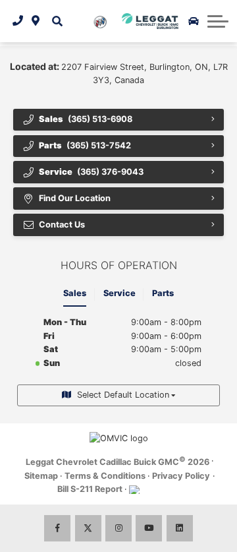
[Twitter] (88, 528)
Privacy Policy (181, 476)
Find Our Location (75, 198)
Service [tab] (119, 293)
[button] (57, 21)
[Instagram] (118, 528)
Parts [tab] (163, 293)
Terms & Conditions (105, 476)
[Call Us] (18, 21)
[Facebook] (57, 528)
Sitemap (41, 476)
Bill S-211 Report (89, 489)
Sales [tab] (74, 293)
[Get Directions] (36, 21)
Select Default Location (123, 395)
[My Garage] (193, 21)
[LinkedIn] (180, 528)
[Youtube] (149, 528)
